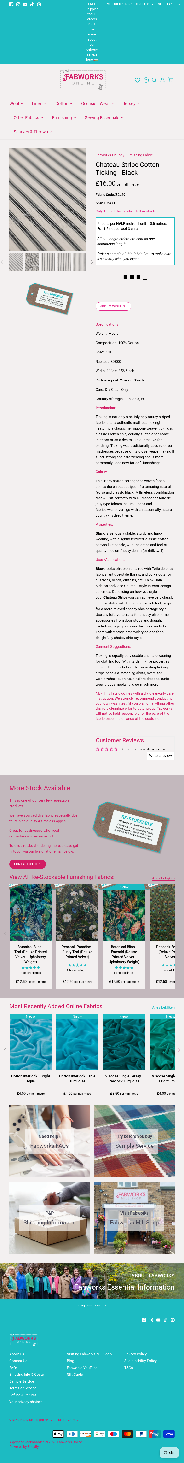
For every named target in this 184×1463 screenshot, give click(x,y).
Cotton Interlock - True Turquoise (77, 1078)
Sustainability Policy (140, 1361)
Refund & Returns (23, 1395)
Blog (70, 1361)
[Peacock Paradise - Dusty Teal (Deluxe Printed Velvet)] (77, 912)
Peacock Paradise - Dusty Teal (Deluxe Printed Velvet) (77, 952)
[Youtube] (25, 4)
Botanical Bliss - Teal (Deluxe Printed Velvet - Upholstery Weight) (30, 954)
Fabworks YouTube (82, 1368)
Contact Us (18, 1361)
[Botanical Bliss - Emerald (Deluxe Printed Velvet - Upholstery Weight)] (124, 912)
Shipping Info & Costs (26, 1374)
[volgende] (74, 199)
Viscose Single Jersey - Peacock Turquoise (124, 1078)
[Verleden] (5, 933)
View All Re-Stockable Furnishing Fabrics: (62, 877)
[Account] (162, 80)
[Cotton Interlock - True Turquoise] (77, 1042)
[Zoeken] (154, 80)
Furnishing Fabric (139, 155)
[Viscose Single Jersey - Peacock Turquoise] (124, 1042)
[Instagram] (18, 4)
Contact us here (27, 864)
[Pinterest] (39, 4)
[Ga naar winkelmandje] (170, 80)
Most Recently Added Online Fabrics (55, 1006)
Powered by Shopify (24, 1447)
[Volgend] (178, 933)
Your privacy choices (26, 1402)
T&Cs (128, 1368)
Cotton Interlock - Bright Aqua (30, 1078)
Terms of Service (22, 1388)
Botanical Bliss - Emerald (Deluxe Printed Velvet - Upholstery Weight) (124, 954)
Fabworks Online (109, 155)
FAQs (13, 1368)
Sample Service (21, 1381)
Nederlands (167, 4)
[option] (47, 199)
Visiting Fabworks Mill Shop (89, 1354)
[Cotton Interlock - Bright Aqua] (31, 1042)
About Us (16, 1354)
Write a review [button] (160, 756)
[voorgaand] (21, 199)
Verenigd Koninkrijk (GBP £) (128, 4)
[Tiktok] (32, 4)
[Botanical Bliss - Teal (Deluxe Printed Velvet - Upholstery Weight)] (31, 912)
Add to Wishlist (113, 306)
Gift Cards (75, 1374)
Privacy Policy (135, 1354)
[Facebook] (11, 4)
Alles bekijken (163, 878)
